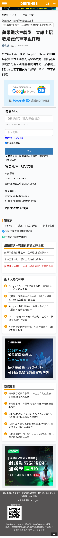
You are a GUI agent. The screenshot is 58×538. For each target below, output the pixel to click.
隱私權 (49, 493)
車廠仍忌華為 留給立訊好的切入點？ (24, 259)
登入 (29, 151)
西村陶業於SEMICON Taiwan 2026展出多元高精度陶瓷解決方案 (31, 435)
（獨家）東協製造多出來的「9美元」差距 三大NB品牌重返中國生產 (31, 298)
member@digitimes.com (17, 196)
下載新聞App (14, 505)
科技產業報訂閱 (29, 493)
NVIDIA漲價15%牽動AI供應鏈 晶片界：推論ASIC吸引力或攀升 (30, 318)
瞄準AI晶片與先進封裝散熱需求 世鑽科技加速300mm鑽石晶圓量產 (30, 425)
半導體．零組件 (28, 14)
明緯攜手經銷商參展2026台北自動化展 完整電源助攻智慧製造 (30, 395)
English (36, 500)
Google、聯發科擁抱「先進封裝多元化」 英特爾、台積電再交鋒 (30, 308)
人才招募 (33, 496)
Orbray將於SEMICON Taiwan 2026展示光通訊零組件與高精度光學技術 (30, 415)
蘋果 (20, 226)
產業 (14, 14)
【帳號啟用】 (12, 160)
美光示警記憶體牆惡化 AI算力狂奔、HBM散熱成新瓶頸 (30, 328)
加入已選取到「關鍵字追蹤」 (20, 231)
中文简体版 (24, 500)
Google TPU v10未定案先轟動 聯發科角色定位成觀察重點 (30, 287)
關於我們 (7, 493)
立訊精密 (32, 226)
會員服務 (16, 493)
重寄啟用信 (18, 138)
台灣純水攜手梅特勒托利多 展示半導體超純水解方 (30, 405)
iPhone (8, 226)
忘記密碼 (8, 138)
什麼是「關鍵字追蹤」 (16, 237)
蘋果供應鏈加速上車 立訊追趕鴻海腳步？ (26, 252)
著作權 (41, 493)
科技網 (5, 14)
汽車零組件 (48, 226)
